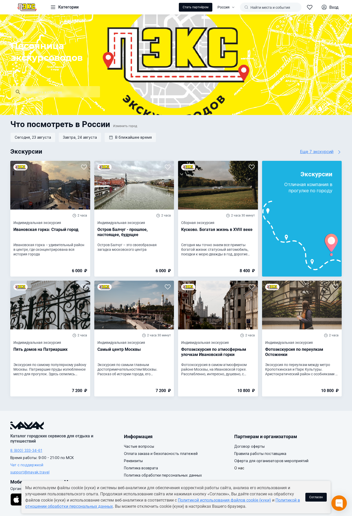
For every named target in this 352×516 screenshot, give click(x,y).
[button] (130, 137)
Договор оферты (249, 446)
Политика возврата (141, 468)
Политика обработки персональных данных (163, 475)
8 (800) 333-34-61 (26, 450)
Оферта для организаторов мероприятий (271, 461)
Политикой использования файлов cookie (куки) (224, 500)
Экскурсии (26, 151)
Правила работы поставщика (260, 453)
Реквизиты (133, 461)
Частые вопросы (139, 446)
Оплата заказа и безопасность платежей (161, 453)
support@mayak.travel (29, 472)
